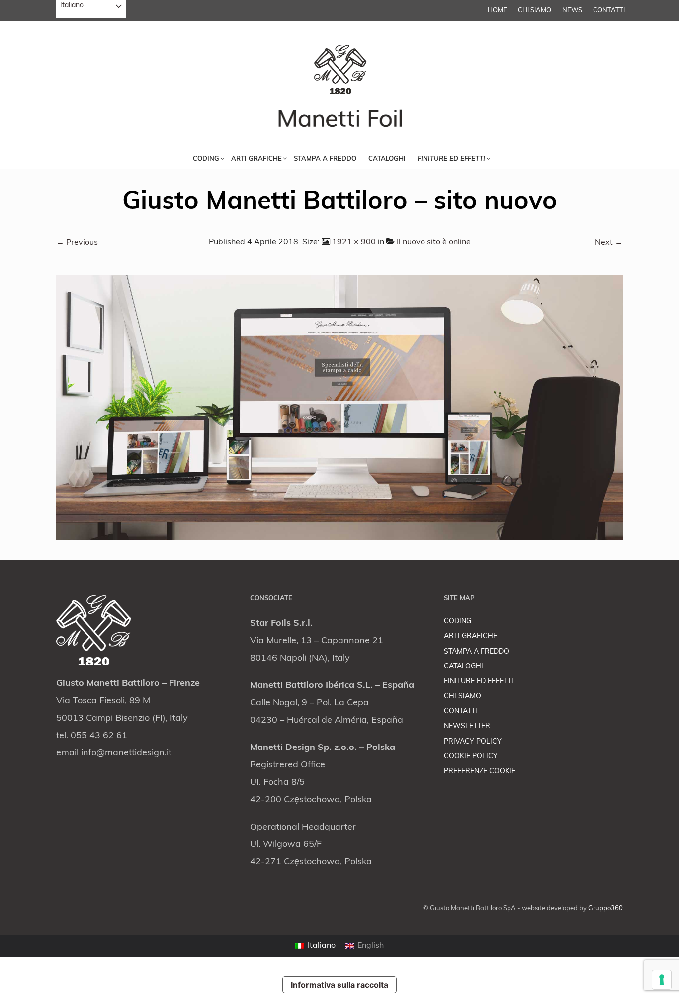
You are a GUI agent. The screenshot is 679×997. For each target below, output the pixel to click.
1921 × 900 (354, 242)
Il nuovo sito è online (434, 242)
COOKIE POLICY (471, 756)
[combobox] (91, 9)
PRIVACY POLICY (473, 742)
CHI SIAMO (534, 10)
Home (497, 10)
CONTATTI (609, 10)
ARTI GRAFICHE (470, 636)
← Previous (77, 243)
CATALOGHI (463, 666)
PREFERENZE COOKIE (479, 771)
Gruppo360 (605, 908)
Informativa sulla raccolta (339, 985)
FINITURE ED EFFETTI (478, 681)
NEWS (572, 10)
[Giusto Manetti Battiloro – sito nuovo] (339, 408)
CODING (457, 621)
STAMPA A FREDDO (476, 652)
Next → (609, 243)
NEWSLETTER (467, 726)
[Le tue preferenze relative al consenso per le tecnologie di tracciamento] (661, 979)
